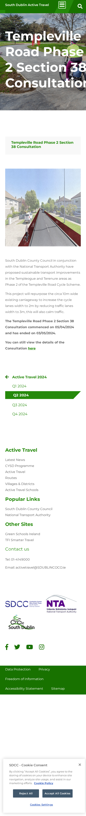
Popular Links (22, 499)
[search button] (80, 6)
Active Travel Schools (21, 490)
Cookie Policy (43, 783)
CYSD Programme (19, 466)
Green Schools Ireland (22, 534)
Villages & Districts (19, 484)
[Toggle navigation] (62, 5)
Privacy (44, 669)
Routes (11, 478)
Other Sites (19, 524)
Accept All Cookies (57, 793)
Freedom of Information (24, 679)
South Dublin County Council (28, 509)
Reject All (26, 793)
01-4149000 (20, 559)
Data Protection (18, 669)
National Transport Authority (28, 515)
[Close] (80, 764)
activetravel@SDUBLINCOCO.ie (41, 567)
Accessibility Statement (24, 688)
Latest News (15, 460)
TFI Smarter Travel (19, 540)
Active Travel (21, 450)
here (32, 348)
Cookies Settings (41, 804)
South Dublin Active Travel (27, 5)
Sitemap (58, 688)
